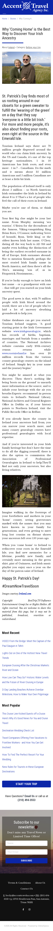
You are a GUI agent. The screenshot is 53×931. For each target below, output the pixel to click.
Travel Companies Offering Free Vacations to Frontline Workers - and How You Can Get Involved (24, 742)
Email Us (30, 796)
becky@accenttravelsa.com (20, 895)
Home (4, 19)
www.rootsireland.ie (14, 353)
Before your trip (33, 47)
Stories (13, 19)
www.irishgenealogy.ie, (27, 331)
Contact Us (26, 888)
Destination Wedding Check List (18, 730)
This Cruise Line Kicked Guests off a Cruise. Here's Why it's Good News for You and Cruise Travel (25, 718)
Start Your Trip (26, 784)
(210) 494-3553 (26, 800)
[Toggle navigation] (4, 15)
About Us (40, 882)
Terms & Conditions (19, 882)
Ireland (11, 47)
